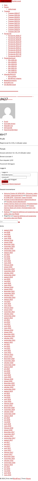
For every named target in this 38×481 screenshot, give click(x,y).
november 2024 (9, 271)
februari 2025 (8, 265)
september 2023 (9, 297)
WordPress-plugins (14, 78)
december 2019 (9, 383)
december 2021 (9, 334)
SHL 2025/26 (12, 60)
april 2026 (7, 236)
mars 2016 (7, 475)
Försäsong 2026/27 (14, 36)
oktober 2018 (8, 412)
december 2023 (9, 291)
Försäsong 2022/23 (14, 44)
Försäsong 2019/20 (14, 50)
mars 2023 (7, 306)
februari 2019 (8, 403)
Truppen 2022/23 (14, 21)
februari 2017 (8, 452)
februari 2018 (8, 428)
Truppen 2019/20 (14, 27)
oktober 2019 (8, 387)
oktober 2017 (8, 436)
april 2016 (7, 473)
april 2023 (7, 303)
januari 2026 (8, 242)
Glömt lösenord (14, 184)
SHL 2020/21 (12, 70)
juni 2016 (7, 469)
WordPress (16, 478)
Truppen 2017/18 (14, 31)
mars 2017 (7, 450)
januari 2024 (8, 289)
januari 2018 (8, 430)
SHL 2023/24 (12, 64)
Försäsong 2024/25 (14, 40)
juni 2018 (7, 420)
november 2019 (9, 385)
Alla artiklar (12, 76)
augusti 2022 (8, 318)
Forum (6, 7)
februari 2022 (8, 330)
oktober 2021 (8, 338)
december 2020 (9, 359)
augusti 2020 (8, 367)
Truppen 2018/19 (14, 29)
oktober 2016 (8, 460)
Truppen (7, 11)
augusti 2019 (8, 391)
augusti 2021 (8, 342)
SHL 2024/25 (12, 62)
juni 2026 (7, 232)
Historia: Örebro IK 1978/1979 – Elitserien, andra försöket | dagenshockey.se (20, 194)
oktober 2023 (8, 295)
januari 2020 (8, 381)
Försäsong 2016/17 (14, 56)
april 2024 (7, 283)
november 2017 (9, 434)
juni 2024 (7, 279)
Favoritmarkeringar (11, 130)
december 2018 (9, 407)
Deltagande (8, 128)
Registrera (5, 184)
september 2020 (9, 365)
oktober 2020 (8, 363)
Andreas (7, 212)
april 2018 (7, 424)
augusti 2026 (8, 230)
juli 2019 (7, 393)
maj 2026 (7, 234)
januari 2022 (8, 332)
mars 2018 (7, 426)
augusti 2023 (8, 299)
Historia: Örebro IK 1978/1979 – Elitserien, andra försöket (20, 196)
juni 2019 (7, 395)
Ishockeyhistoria (10, 74)
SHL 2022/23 (12, 66)
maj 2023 (7, 301)
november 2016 (9, 458)
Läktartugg (12, 9)
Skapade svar (8, 126)
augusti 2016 (8, 465)
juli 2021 (7, 344)
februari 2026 (8, 240)
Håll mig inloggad (10, 179)
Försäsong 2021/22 (14, 46)
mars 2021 (7, 352)
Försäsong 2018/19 (14, 52)
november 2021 (9, 336)
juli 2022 (7, 320)
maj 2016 (7, 471)
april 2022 (7, 326)
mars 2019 (7, 401)
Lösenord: (5, 177)
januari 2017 (8, 454)
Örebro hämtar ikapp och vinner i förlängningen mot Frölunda (19, 208)
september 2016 (9, 463)
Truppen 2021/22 (14, 23)
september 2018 (9, 414)
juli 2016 (7, 467)
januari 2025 (8, 267)
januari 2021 (8, 356)
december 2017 (9, 432)
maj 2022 (7, 324)
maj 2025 (7, 259)
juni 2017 (7, 444)
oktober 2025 (8, 248)
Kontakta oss (8, 82)
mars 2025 (7, 263)
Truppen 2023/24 (14, 19)
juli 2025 (7, 255)
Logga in (4, 181)
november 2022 (9, 312)
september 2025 (9, 250)
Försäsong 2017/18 (14, 54)
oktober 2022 (8, 314)
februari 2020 (8, 379)
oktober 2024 (8, 273)
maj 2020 (7, 373)
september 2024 (9, 275)
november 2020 (9, 361)
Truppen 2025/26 (14, 15)
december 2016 (9, 456)
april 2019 (7, 399)
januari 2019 (8, 405)
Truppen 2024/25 (14, 17)
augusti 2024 (8, 277)
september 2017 (9, 438)
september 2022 (9, 316)
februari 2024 (8, 287)
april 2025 (7, 261)
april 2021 (7, 350)
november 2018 (9, 410)
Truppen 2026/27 (14, 13)
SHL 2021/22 (12, 68)
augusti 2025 (8, 253)
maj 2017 (7, 446)
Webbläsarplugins (10, 80)
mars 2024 (7, 285)
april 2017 (7, 448)
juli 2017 (7, 442)
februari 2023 (8, 308)
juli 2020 (7, 369)
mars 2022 (7, 328)
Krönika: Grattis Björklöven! (16, 202)
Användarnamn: (7, 175)
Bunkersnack (16, 1)
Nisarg (28, 478)
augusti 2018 (8, 416)
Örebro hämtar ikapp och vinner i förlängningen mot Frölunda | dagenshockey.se (20, 205)
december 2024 (9, 269)
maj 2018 (7, 422)
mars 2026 (7, 238)
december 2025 (9, 244)
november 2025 (9, 246)
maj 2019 (7, 397)
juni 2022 (7, 322)
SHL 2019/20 (12, 72)
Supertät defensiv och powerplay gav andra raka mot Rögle (20, 217)
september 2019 (9, 389)
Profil (6, 122)
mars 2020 (7, 377)
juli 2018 (7, 418)
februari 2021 (8, 354)
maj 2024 (7, 281)
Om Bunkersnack (10, 84)
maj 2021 (7, 348)
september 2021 (9, 340)
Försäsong (7, 34)
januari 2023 (8, 310)
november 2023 (9, 293)
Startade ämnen (9, 124)
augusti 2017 (8, 440)
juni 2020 (7, 371)
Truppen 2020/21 (14, 25)
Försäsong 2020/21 (14, 48)
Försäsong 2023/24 (14, 42)
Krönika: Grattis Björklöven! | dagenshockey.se (20, 199)
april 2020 (7, 375)
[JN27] (7, 118)
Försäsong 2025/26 (14, 38)
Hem (5, 5)
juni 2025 (7, 257)
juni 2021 (7, 346)
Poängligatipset (10, 58)
